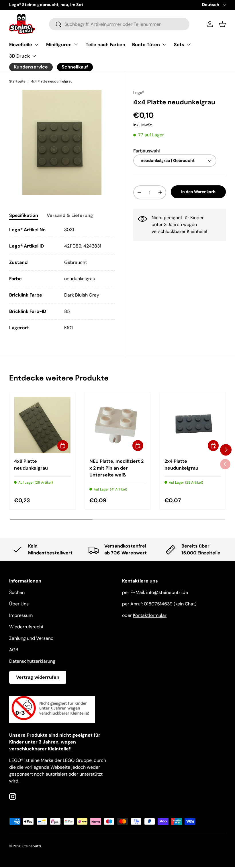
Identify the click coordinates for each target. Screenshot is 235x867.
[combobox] (119, 24)
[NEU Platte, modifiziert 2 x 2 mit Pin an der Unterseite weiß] (117, 425)
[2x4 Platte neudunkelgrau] (192, 425)
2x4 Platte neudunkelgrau (181, 464)
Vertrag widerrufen (37, 677)
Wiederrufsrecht (26, 627)
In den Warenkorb (198, 191)
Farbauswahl (146, 151)
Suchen (17, 592)
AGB (13, 650)
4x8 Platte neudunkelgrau (31, 464)
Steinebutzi (31, 846)
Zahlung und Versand (31, 638)
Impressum (21, 615)
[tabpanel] (62, 278)
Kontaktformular (150, 615)
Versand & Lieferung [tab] (70, 215)
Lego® (138, 92)
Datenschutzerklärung (32, 661)
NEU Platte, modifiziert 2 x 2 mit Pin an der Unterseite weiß (116, 468)
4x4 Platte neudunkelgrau (52, 81)
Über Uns (19, 604)
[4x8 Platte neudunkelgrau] (42, 425)
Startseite (17, 81)
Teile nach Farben (105, 45)
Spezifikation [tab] (23, 215)
